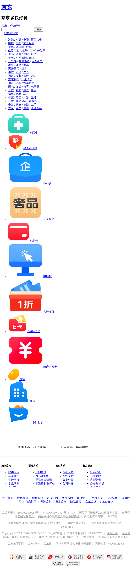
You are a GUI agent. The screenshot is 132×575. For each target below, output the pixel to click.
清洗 (26, 104)
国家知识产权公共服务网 (72, 563)
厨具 (24, 68)
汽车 (18, 83)
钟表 (26, 90)
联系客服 (37, 498)
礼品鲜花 (21, 101)
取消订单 (95, 487)
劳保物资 (24, 61)
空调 (18, 39)
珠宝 (33, 90)
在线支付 (68, 476)
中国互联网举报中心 (76, 557)
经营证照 (112, 533)
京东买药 (13, 79)
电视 (26, 39)
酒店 (18, 97)
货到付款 (68, 472)
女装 (18, 75)
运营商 (20, 46)
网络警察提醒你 (37, 557)
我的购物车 (11, 33)
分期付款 (68, 479)
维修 (18, 104)
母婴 (11, 93)
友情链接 (112, 498)
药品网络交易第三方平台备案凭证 (59, 516)
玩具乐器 (21, 93)
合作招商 (52, 498)
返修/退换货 (97, 483)
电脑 (11, 43)
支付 (11, 108)
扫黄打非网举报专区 (114, 557)
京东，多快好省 (11, 25)
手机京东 (97, 498)
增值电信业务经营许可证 (113, 537)
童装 (26, 75)
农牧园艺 (34, 101)
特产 (33, 54)
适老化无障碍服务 (58, 563)
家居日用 (13, 68)
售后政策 (95, 472)
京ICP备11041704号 (55, 512)
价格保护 (95, 476)
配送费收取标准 (45, 483)
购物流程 (13, 472)
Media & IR (106, 501)
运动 (18, 72)
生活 (33, 97)
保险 (26, 108)
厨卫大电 (36, 39)
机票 (11, 97)
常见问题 (13, 483)
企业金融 (36, 108)
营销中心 (82, 498)
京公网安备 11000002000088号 (20, 512)
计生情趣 (26, 79)
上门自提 (40, 472)
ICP (73, 512)
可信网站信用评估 (17, 557)
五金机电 (37, 61)
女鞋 (11, 90)
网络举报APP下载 (95, 557)
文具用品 (28, 43)
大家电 (12, 487)
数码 (29, 46)
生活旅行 (13, 479)
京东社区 (30, 501)
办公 (18, 43)
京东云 (47, 543)
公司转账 (68, 483)
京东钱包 (34, 543)
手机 (11, 46)
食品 (11, 54)
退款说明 (95, 479)
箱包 (18, 90)
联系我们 (22, 498)
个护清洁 (21, 57)
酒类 (18, 54)
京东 (6, 7)
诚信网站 (56, 557)
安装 (11, 104)
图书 (11, 86)
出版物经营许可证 (76, 522)
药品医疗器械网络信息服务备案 (98, 512)
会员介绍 (13, 476)
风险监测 (45, 501)
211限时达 (41, 476)
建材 (18, 64)
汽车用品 (28, 83)
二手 (33, 104)
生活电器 (13, 50)
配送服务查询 (43, 479)
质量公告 (60, 501)
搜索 (38, 29)
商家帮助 (67, 498)
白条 (18, 108)
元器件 (12, 61)
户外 (26, 72)
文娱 (18, 86)
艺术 (11, 101)
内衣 (33, 75)
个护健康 (39, 50)
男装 (11, 75)
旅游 (26, 97)
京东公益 (90, 501)
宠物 (31, 57)
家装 (11, 64)
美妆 (11, 57)
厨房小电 (26, 50)
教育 (26, 86)
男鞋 (11, 72)
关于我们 (7, 498)
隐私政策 (75, 501)
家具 (26, 64)
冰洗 (11, 39)
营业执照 (89, 537)
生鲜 (26, 54)
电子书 (35, 86)
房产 (11, 83)
